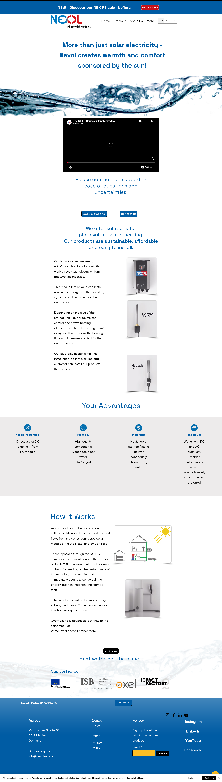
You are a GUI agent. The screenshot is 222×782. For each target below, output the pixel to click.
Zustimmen (209, 778)
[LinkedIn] (180, 715)
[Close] (218, 778)
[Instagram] (167, 715)
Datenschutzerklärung (135, 778)
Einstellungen (193, 778)
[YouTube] (186, 715)
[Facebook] (173, 715)
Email (136, 747)
